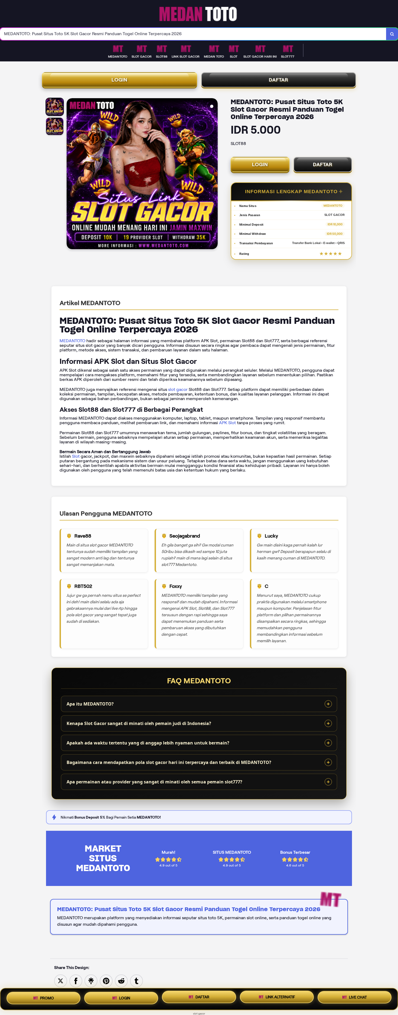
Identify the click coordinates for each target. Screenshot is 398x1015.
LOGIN (120, 80)
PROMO (47, 998)
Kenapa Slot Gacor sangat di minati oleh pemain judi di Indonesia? (139, 723)
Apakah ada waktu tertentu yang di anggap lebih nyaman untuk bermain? (148, 743)
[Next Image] (213, 174)
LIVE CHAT (358, 998)
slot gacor (178, 389)
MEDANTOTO (72, 340)
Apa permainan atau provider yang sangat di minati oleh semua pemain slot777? (154, 782)
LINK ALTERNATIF (280, 999)
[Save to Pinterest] (106, 980)
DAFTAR (278, 80)
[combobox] (193, 34)
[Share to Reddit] (121, 980)
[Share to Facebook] (75, 980)
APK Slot (227, 422)
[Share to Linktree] (90, 980)
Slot (76, 456)
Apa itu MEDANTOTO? (90, 704)
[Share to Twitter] (60, 980)
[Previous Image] (71, 174)
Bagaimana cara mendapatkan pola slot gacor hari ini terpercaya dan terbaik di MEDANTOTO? (169, 762)
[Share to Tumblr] (136, 980)
